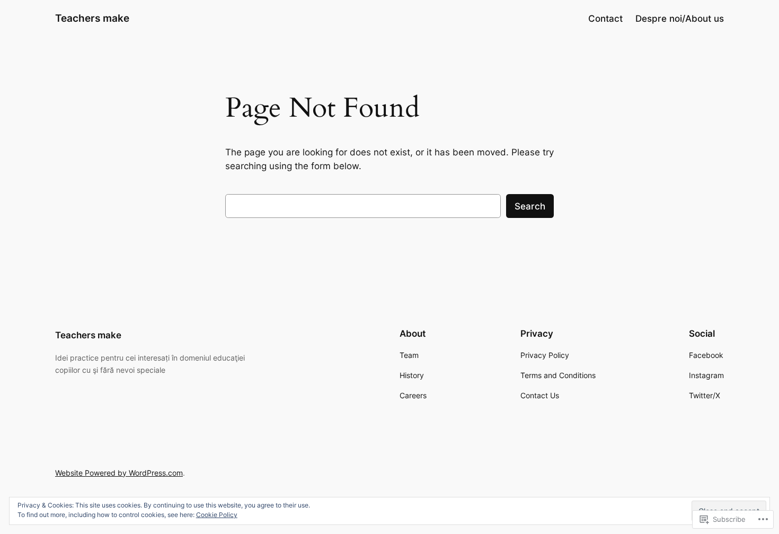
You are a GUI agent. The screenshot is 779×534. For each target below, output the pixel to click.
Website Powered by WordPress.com (119, 472)
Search (530, 206)
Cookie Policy (216, 515)
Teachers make (92, 18)
